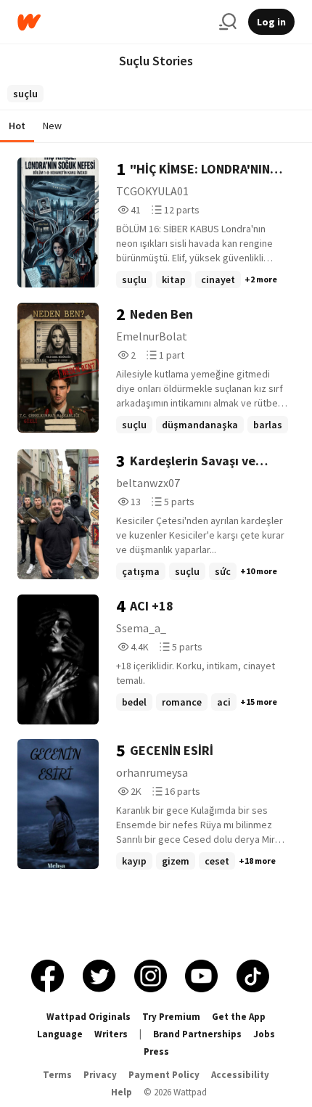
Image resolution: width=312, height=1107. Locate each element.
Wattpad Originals (88, 1016)
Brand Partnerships (197, 1034)
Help (121, 1092)
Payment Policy (164, 1075)
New (52, 125)
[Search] (228, 21)
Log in (271, 21)
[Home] (112, 22)
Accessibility (240, 1075)
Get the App (239, 1016)
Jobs (264, 1034)
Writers (111, 1034)
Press (156, 1051)
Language (60, 1034)
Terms (57, 1075)
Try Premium (171, 1016)
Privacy (100, 1075)
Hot (17, 125)
